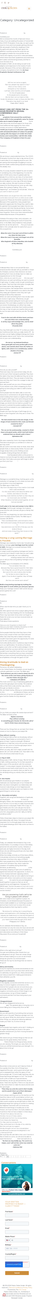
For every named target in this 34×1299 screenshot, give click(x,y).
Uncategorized (12, 146)
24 (6, 115)
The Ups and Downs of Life (13, 1058)
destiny (15, 461)
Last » (28, 1156)
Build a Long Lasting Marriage (15, 471)
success (14, 1139)
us (19, 225)
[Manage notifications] (4, 1294)
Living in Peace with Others (14, 836)
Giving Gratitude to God (12, 598)
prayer (24, 276)
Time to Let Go (7, 944)
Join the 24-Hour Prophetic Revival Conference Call (13, 29)
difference (3, 455)
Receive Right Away (10, 260)
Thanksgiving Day (28, 667)
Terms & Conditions (15, 1287)
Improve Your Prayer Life (13, 706)
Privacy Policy (27, 1287)
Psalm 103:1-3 (17, 245)
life (23, 278)
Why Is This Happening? (12, 150)
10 (19, 1156)
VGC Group (22, 1290)
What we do (9, 692)
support (25, 121)
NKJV (14, 1132)
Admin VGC (29, 33)
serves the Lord (12, 512)
